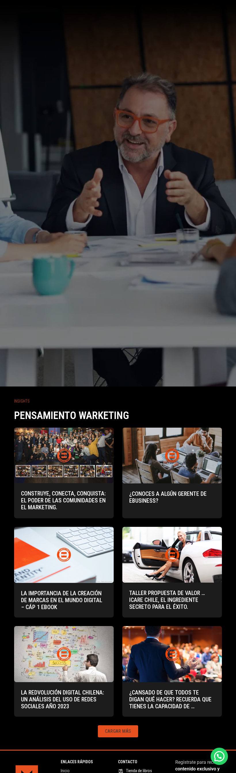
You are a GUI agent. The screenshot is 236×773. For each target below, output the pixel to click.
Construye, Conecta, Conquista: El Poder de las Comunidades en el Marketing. (63, 500)
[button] (118, 731)
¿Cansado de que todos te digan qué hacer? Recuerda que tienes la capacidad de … (170, 699)
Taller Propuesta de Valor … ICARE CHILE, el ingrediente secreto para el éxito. (167, 600)
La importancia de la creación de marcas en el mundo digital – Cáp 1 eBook (61, 600)
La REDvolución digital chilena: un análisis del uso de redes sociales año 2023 (62, 699)
